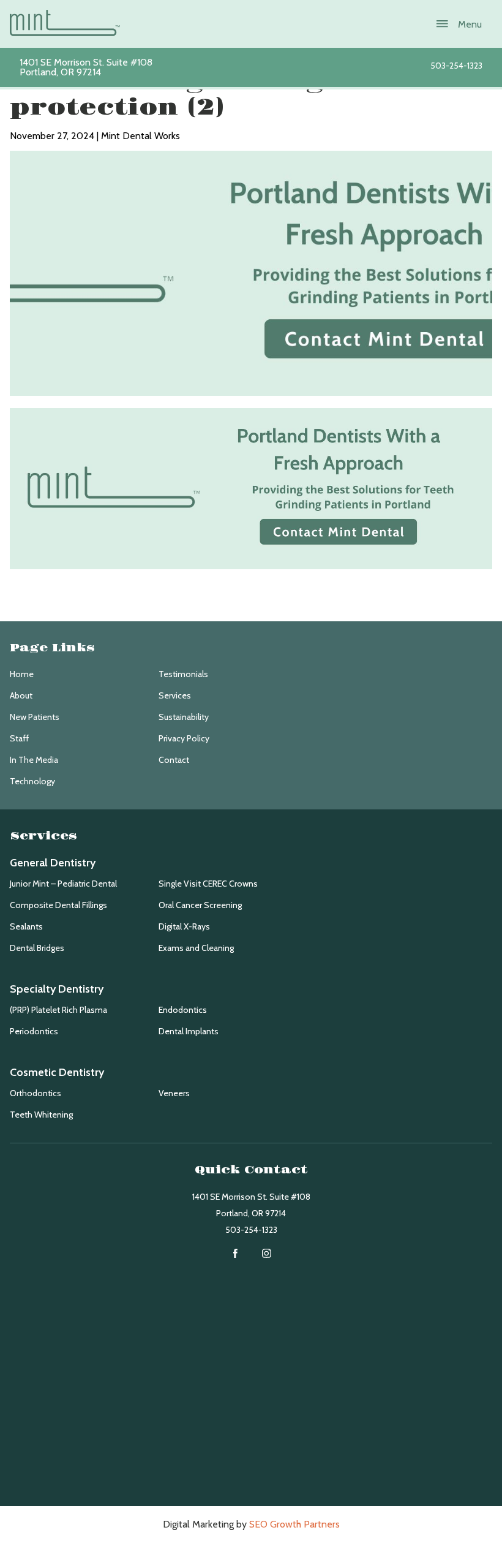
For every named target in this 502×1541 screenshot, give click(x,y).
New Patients (34, 716)
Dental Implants (189, 1031)
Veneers (174, 1093)
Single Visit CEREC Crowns (208, 883)
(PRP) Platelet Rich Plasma (58, 1009)
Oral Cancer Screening (200, 905)
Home (22, 674)
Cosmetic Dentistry (57, 1072)
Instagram (266, 1253)
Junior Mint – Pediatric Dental (63, 883)
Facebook (235, 1253)
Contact (174, 759)
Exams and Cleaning (196, 947)
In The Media (34, 759)
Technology (32, 781)
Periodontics (34, 1031)
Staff (19, 738)
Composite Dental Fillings (58, 905)
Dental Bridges (37, 947)
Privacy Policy (184, 738)
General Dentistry (53, 862)
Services (175, 695)
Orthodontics (35, 1093)
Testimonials (183, 674)
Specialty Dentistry (56, 989)
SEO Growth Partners (294, 1524)
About (21, 695)
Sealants (26, 926)
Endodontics (183, 1009)
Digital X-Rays (184, 926)
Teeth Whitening (41, 1114)
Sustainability (184, 716)
